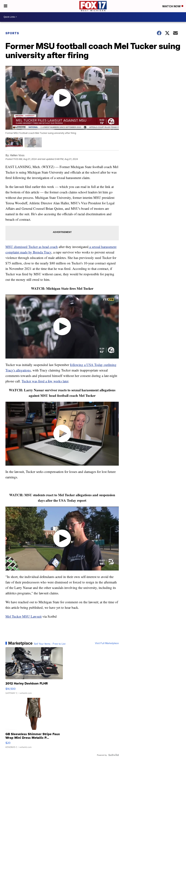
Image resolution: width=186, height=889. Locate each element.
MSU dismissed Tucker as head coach (31, 246)
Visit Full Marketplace (107, 643)
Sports (12, 33)
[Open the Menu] (5, 6)
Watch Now (171, 6)
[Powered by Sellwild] (113, 755)
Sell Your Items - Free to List (49, 643)
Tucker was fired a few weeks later (45, 381)
